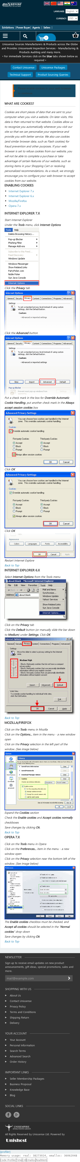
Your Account (17, 1039)
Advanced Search (20, 1056)
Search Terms (18, 1050)
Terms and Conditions (23, 1012)
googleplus (16, 1115)
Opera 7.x (15, 206)
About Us (15, 995)
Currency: (61, 18)
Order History (18, 1061)
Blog (12, 1095)
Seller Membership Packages (27, 1078)
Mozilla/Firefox (18, 201)
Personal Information (22, 1045)
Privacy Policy (18, 1006)
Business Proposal (20, 1084)
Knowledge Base (20, 1089)
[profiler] (5, 1151)
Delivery (14, 1022)
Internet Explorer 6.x (21, 196)
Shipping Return (19, 1017)
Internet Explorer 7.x (21, 191)
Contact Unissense (21, 1001)
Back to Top (12, 565)
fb (8, 1115)
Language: (59, 11)
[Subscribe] (69, 978)
